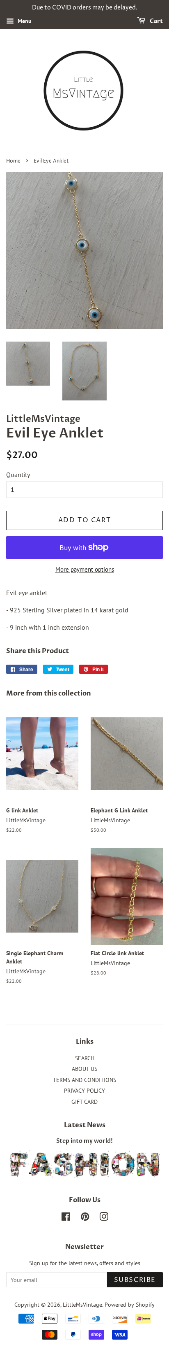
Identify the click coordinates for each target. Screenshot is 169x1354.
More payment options (84, 569)
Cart (155, 21)
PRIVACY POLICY (84, 1090)
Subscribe (135, 1279)
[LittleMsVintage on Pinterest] (84, 1218)
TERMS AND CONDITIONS (84, 1080)
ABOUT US (84, 1068)
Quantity (18, 474)
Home (13, 161)
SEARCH (84, 1058)
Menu (24, 21)
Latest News (84, 1125)
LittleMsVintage (82, 1304)
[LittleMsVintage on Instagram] (103, 1218)
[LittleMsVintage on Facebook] (66, 1218)
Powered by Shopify (130, 1304)
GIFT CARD (84, 1101)
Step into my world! (84, 1141)
